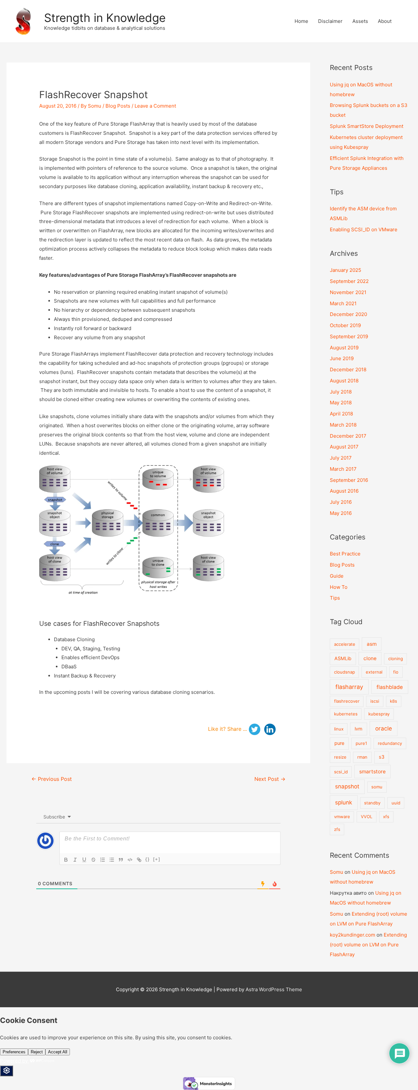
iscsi (374, 701)
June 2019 (342, 358)
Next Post (269, 779)
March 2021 (343, 303)
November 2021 (348, 292)
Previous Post (51, 779)
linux (339, 728)
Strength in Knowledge (105, 18)
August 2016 (344, 491)
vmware (342, 816)
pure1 (361, 743)
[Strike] (93, 860)
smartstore (372, 771)
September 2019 (349, 336)
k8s (393, 701)
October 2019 (345, 325)
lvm (358, 729)
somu (376, 786)
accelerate (344, 644)
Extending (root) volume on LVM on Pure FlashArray (368, 945)
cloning (395, 658)
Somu (336, 872)
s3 (381, 757)
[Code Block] (130, 860)
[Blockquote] (120, 860)
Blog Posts (117, 106)
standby (372, 802)
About (385, 21)
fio (395, 672)
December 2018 (348, 369)
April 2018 (341, 414)
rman (362, 757)
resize (340, 757)
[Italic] (75, 860)
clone (370, 658)
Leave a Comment (155, 106)
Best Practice (345, 554)
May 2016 (341, 513)
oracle (383, 728)
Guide (337, 576)
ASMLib (342, 658)
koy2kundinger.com (352, 935)
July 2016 (341, 502)
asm (372, 644)
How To (338, 587)
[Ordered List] (102, 860)
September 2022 (349, 281)
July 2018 (341, 392)
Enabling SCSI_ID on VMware (363, 229)
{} (147, 859)
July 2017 (341, 458)
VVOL (366, 816)
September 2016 (349, 480)
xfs (386, 816)
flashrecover (347, 701)
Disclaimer (330, 21)
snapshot (347, 786)
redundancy (390, 743)
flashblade (390, 687)
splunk (343, 802)
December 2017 (348, 436)
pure (339, 743)
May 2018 (341, 402)
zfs (337, 829)
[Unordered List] (111, 860)
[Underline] (84, 860)
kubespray (379, 713)
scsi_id (341, 771)
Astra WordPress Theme (274, 989)
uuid (396, 802)
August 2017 (344, 447)
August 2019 (344, 347)
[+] (156, 859)
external (374, 672)
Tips (335, 598)
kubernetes (346, 713)
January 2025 (345, 270)
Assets (360, 21)
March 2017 (343, 469)
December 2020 (348, 314)
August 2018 (344, 381)
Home (301, 21)
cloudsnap (344, 672)
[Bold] (66, 860)
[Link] (139, 860)
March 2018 (343, 425)
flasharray (349, 686)
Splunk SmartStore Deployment (366, 126)
